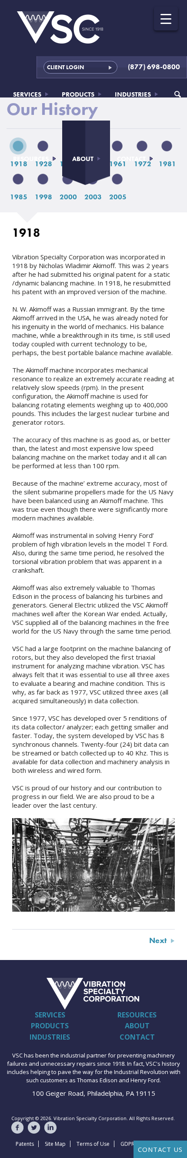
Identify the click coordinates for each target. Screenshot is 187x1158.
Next (158, 940)
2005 (118, 196)
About (83, 158)
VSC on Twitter (34, 1127)
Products (78, 94)
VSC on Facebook (17, 1127)
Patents (25, 1144)
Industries (133, 94)
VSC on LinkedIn (50, 1127)
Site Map (55, 1144)
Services (27, 94)
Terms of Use (93, 1144)
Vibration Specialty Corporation (53, 993)
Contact (131, 158)
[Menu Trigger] (166, 18)
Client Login (65, 67)
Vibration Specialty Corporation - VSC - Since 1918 (60, 27)
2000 (68, 196)
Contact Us (160, 1149)
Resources (31, 158)
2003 (93, 196)
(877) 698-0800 (154, 66)
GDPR (127, 1144)
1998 (43, 196)
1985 (18, 196)
